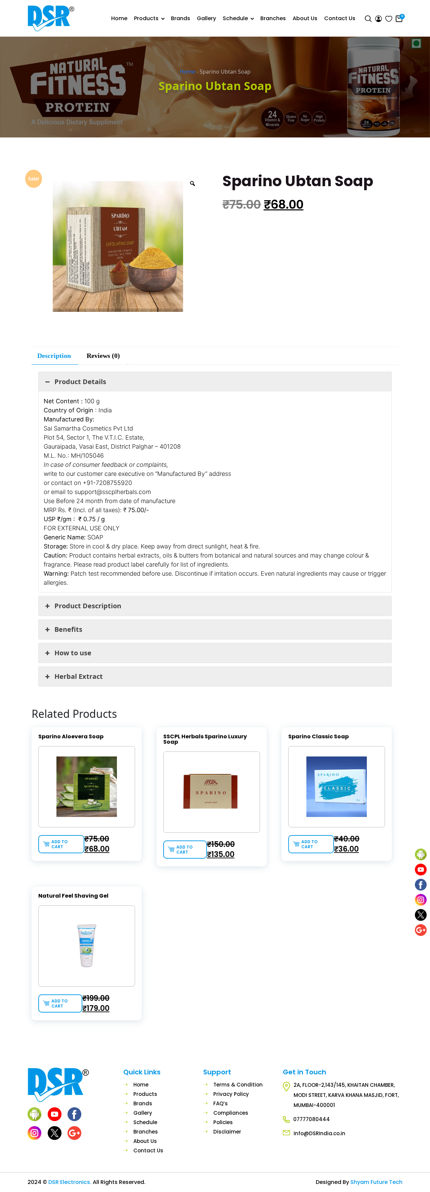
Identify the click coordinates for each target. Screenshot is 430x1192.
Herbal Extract (78, 676)
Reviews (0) (103, 355)
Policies (223, 1122)
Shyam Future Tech (376, 1182)
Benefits (68, 629)
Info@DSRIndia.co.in (319, 1133)
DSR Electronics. (70, 1182)
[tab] (54, 356)
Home (119, 18)
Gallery (206, 18)
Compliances (230, 1112)
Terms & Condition (238, 1084)
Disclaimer (227, 1131)
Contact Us (339, 18)
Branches (273, 18)
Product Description (87, 605)
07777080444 (311, 1119)
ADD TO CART (59, 844)
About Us (305, 18)
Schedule (235, 18)
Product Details (80, 381)
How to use (72, 652)
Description (54, 355)
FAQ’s (220, 1103)
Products (146, 18)
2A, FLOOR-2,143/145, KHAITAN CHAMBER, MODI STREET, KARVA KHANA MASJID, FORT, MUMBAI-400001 (346, 1095)
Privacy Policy (231, 1094)
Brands (180, 18)
